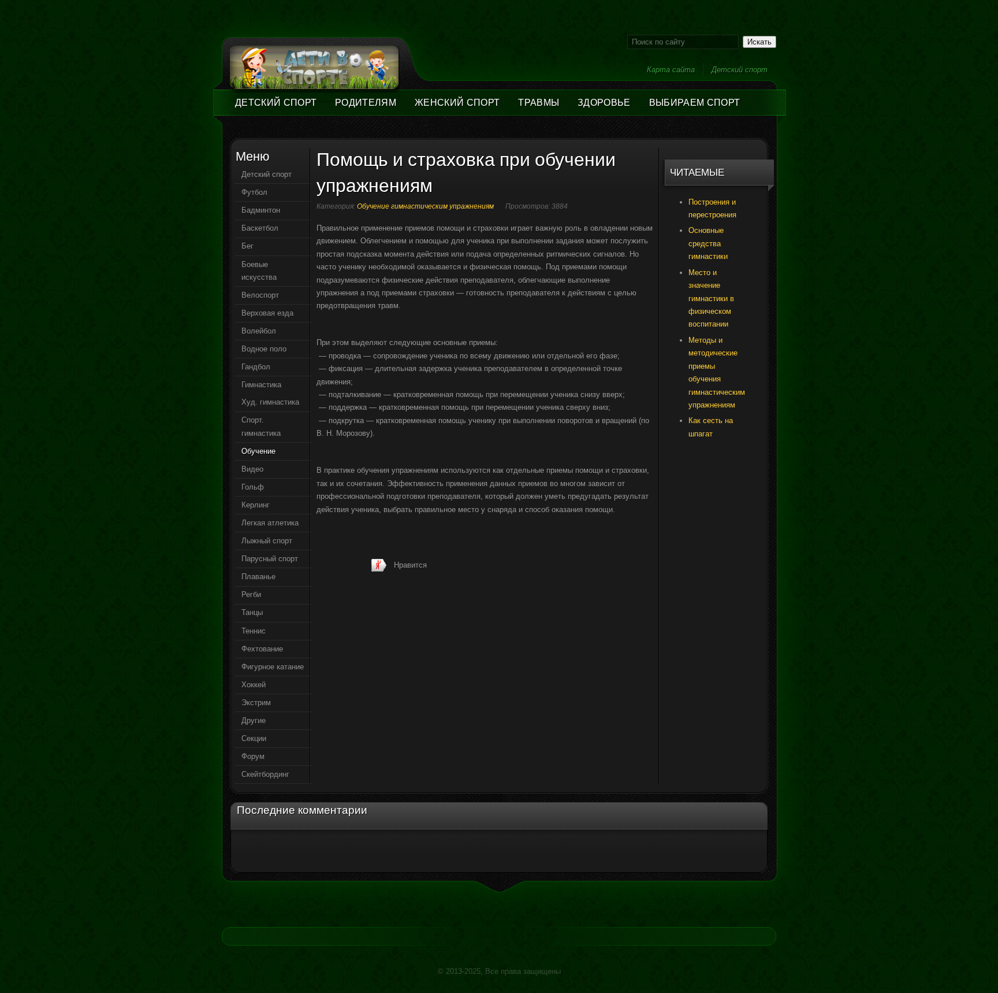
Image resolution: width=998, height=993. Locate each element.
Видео (252, 469)
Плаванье (258, 576)
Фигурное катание (272, 666)
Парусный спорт (269, 558)
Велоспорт (260, 295)
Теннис (253, 631)
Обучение (258, 451)
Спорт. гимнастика (261, 426)
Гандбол (255, 366)
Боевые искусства (259, 270)
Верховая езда (267, 313)
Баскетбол (259, 228)
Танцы (252, 612)
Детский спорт (740, 69)
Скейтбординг (265, 774)
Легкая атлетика (270, 522)
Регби (251, 594)
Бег (247, 246)
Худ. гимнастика (270, 402)
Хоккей (253, 684)
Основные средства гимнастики (708, 243)
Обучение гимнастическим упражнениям (425, 206)
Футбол (254, 192)
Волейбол (258, 331)
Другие (253, 720)
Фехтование (262, 648)
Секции (253, 738)
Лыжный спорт (266, 540)
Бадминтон (260, 210)
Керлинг (255, 505)
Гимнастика (261, 384)
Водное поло (263, 348)
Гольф (252, 487)
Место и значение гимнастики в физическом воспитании (711, 298)
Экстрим (256, 702)
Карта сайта (671, 69)
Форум (253, 756)
